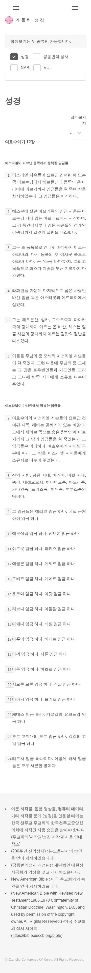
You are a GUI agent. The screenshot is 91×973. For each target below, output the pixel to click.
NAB (25, 68)
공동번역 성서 (56, 57)
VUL (48, 68)
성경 (25, 57)
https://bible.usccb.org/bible (36, 935)
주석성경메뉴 (16, 8)
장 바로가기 (78, 120)
